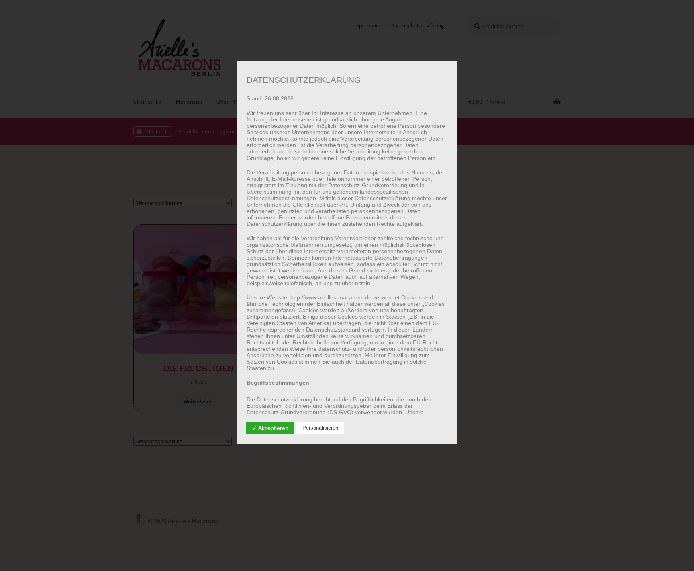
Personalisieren (320, 428)
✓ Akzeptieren (270, 428)
